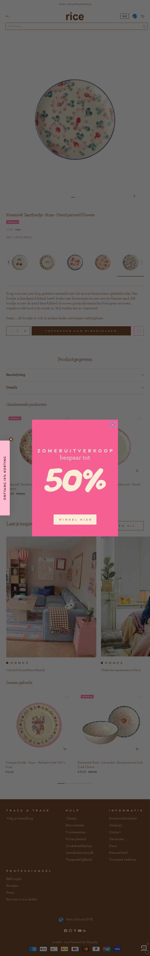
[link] (75, 478)
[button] (5, 478)
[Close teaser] (11, 439)
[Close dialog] (112, 425)
